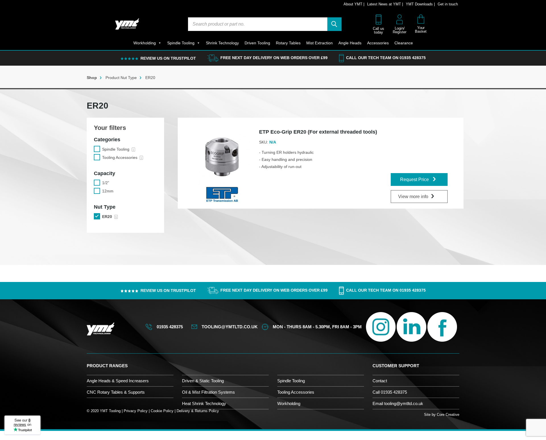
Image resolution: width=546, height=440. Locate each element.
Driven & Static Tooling (203, 380)
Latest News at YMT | (385, 4)
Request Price (415, 179)
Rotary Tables (288, 43)
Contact (380, 380)
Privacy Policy (136, 411)
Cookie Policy (162, 411)
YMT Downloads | (420, 4)
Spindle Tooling (181, 43)
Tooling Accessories (295, 392)
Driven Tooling (257, 43)
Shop (92, 77)
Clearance (403, 43)
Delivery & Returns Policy (198, 411)
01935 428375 (413, 57)
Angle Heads (349, 43)
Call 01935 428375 (390, 392)
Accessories (378, 43)
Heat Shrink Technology (204, 403)
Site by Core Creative (441, 414)
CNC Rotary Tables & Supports (116, 392)
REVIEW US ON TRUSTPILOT (168, 58)
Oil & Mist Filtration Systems (208, 392)
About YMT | (354, 4)
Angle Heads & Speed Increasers (118, 380)
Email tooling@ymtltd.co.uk (398, 403)
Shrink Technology (222, 43)
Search (334, 24)
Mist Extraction (319, 43)
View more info (413, 196)
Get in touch (448, 4)
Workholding (144, 43)
